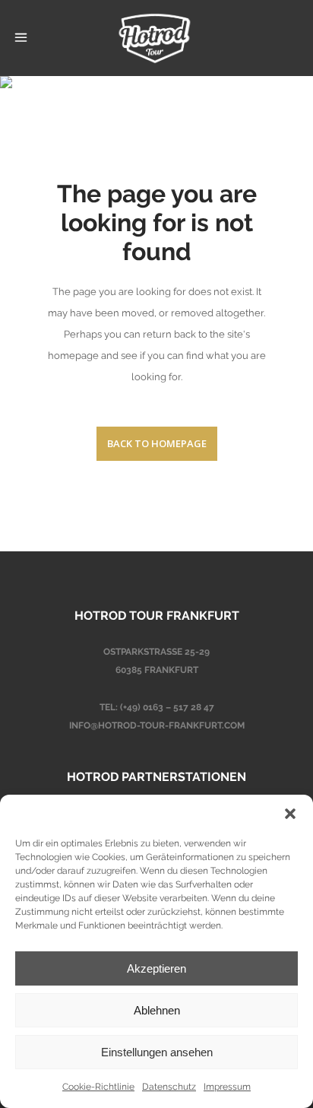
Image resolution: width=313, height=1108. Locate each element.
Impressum (227, 1086)
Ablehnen (157, 1010)
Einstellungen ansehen (157, 1052)
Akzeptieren (156, 968)
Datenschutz (169, 1086)
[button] (290, 813)
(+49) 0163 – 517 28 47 (167, 707)
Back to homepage (157, 443)
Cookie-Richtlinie (98, 1086)
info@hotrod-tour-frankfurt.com (157, 725)
